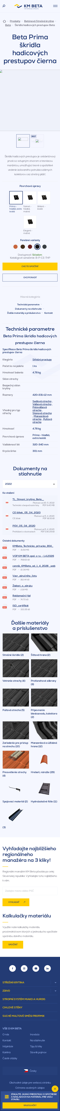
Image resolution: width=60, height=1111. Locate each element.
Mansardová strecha (40, 418)
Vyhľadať (13, 902)
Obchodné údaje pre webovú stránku (30, 1082)
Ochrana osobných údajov (30, 1087)
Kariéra (6, 1052)
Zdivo (6, 990)
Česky (33, 1070)
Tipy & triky (36, 1046)
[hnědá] (22, 246)
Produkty (15, 21)
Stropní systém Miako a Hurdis (23, 999)
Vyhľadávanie (3, 6)
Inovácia (34, 1034)
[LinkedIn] (47, 968)
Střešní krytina (13, 982)
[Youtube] (35, 968)
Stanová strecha (42, 413)
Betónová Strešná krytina (39, 21)
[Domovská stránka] (4, 21)
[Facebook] (12, 968)
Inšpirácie (7, 1046)
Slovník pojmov (38, 1052)
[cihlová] (15, 246)
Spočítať (12, 944)
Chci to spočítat (30, 266)
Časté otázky (9, 1058)
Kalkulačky (30, 1105)
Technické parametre (28, 304)
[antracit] (44, 246)
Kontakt (48, 312)
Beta (8, 25)
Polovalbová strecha (39, 409)
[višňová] (30, 246)
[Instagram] (24, 968)
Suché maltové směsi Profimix (23, 1015)
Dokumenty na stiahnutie (28, 308)
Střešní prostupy (42, 359)
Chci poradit (30, 277)
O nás (5, 1034)
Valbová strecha (41, 404)
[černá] (37, 246)
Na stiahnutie (37, 1040)
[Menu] (55, 6)
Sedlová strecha (41, 401)
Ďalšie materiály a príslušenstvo (23, 312)
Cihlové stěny (12, 1007)
